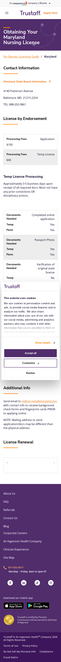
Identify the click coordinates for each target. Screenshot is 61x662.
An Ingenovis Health (28, 636)
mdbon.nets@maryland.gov (39, 401)
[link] (30, 13)
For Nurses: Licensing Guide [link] (21, 56)
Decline (30, 373)
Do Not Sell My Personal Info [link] (19, 651)
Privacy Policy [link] (29, 645)
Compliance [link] (46, 651)
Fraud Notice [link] (10, 657)
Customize (28, 363)
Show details (42, 342)
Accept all (30, 353)
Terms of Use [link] (10, 645)
